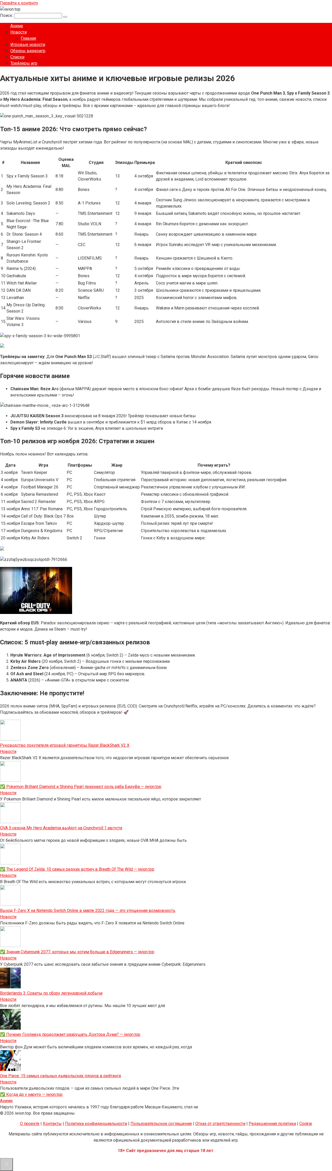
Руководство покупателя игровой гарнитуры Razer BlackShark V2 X (64, 745)
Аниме (16, 25)
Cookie (305, 1123)
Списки (17, 57)
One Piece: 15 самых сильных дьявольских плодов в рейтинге (60, 1075)
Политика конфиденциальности (96, 1123)
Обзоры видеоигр (27, 50)
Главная (28, 38)
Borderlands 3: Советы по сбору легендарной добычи (51, 993)
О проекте (29, 1123)
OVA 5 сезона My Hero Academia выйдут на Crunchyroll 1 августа (61, 827)
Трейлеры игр (23, 63)
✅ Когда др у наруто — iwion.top (31, 1094)
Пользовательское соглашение (161, 1123)
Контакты (52, 1123)
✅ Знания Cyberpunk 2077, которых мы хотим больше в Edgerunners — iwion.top (77, 951)
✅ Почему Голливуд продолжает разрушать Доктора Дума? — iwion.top (70, 1034)
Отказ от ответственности (220, 1123)
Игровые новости (27, 44)
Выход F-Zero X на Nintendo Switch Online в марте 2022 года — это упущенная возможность (87, 910)
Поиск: (7, 15)
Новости (18, 32)
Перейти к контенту (19, 3)
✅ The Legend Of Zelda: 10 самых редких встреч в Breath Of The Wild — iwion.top (77, 869)
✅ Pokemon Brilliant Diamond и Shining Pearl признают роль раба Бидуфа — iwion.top (80, 786)
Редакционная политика (272, 1123)
